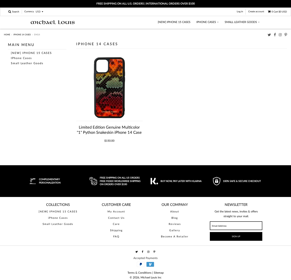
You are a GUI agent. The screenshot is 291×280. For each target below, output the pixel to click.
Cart (279, 12)
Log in (240, 11)
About (174, 211)
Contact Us (116, 218)
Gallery (174, 230)
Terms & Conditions (139, 272)
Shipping (116, 230)
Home (7, 35)
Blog (174, 218)
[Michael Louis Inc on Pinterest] (285, 35)
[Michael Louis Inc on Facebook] (275, 35)
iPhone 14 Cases (22, 35)
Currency (29, 12)
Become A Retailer (174, 236)
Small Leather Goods (241, 22)
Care (116, 224)
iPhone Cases (206, 22)
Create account (256, 11)
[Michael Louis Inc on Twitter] (269, 35)
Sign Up (236, 236)
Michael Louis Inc (151, 277)
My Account (116, 211)
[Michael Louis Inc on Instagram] (280, 35)
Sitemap (159, 272)
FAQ (116, 236)
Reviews (175, 224)
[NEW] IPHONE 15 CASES (174, 22)
